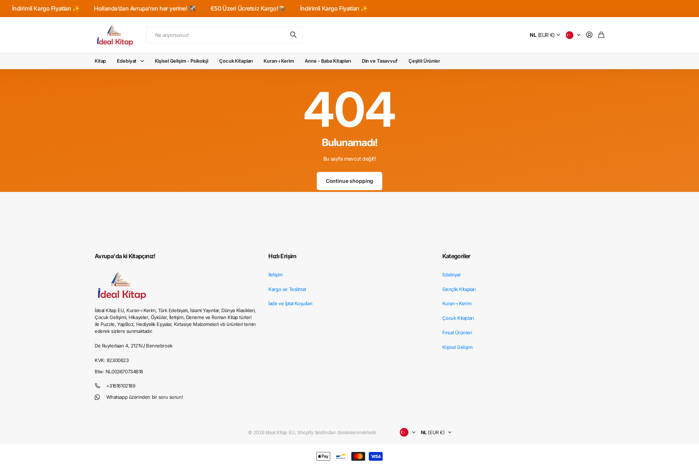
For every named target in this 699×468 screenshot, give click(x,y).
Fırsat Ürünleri (457, 332)
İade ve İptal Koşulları (290, 303)
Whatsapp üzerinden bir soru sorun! (144, 397)
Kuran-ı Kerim (279, 61)
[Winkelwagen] (601, 35)
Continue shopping (350, 181)
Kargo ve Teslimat (287, 289)
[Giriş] (589, 35)
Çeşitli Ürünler (424, 61)
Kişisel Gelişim (457, 347)
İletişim (275, 275)
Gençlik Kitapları (459, 289)
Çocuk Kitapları (236, 61)
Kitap (100, 61)
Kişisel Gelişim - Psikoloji (182, 61)
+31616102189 (120, 386)
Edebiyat (127, 61)
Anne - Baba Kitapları (328, 61)
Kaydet (294, 35)
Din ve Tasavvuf (380, 61)
